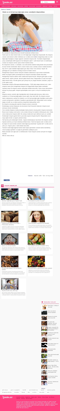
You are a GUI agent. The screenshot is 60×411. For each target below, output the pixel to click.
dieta (29, 392)
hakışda (23, 392)
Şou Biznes (38, 6)
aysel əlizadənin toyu (33, 390)
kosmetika (16, 392)
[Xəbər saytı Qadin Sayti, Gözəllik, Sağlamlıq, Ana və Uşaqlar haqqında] (7, 2)
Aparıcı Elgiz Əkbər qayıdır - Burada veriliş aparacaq (53, 367)
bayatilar (42, 390)
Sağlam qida (20, 6)
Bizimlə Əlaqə (29, 398)
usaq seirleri (41, 392)
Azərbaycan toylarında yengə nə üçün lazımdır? (53, 334)
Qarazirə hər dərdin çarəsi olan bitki (52, 317)
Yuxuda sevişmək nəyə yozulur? (53, 339)
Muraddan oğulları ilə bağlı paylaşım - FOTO (53, 360)
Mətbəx (26, 6)
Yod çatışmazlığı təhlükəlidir (52, 349)
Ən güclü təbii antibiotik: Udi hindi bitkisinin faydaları (52, 323)
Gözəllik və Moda (6, 6)
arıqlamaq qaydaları (51, 390)
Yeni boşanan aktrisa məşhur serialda (53, 377)
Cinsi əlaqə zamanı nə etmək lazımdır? (53, 344)
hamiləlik (24, 390)
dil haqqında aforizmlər (7, 392)
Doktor (55, 6)
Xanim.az (3, 9)
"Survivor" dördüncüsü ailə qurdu (53, 382)
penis (48, 392)
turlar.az (43, 388)
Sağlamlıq (13, 6)
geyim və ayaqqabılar (15, 390)
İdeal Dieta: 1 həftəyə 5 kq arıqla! (53, 306)
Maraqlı (50, 6)
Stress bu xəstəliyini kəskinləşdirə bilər (52, 371)
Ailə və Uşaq (32, 6)
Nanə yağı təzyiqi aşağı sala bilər (53, 355)
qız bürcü (34, 392)
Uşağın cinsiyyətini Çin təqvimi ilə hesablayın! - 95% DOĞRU (53, 329)
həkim (35, 57)
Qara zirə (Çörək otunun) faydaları (52, 311)
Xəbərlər (45, 6)
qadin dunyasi (5, 390)
